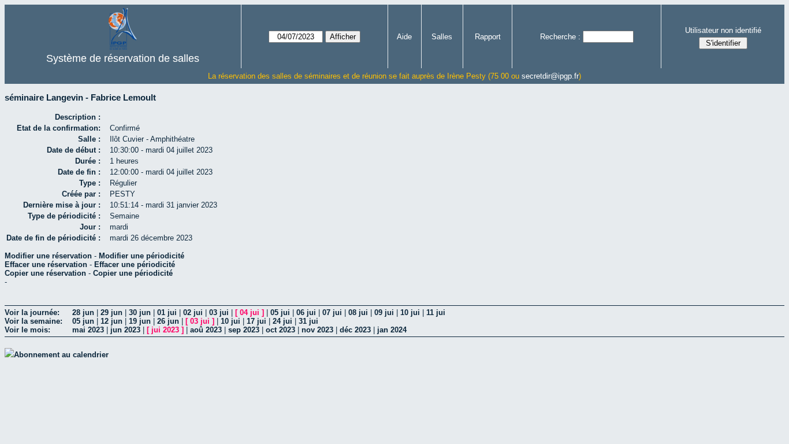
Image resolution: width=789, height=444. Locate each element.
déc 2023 (355, 329)
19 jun (140, 321)
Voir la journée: (32, 312)
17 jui (256, 321)
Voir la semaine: (33, 321)
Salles (441, 36)
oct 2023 (280, 329)
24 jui (282, 321)
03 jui (219, 312)
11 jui (435, 312)
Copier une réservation (45, 273)
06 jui (306, 312)
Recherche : (560, 36)
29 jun (111, 312)
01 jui (167, 312)
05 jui (280, 312)
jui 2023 (165, 329)
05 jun (83, 321)
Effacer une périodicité (134, 264)
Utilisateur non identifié (723, 30)
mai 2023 (88, 329)
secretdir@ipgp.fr (550, 76)
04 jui (249, 312)
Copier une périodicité (133, 273)
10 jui (410, 312)
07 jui (332, 312)
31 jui (308, 321)
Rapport (488, 36)
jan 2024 (392, 329)
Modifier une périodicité (141, 255)
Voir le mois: (27, 329)
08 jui (358, 312)
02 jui (193, 312)
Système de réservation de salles (122, 58)
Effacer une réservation (46, 264)
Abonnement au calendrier (61, 354)
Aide (404, 36)
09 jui (384, 312)
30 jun (140, 312)
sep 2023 (243, 329)
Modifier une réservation (48, 255)
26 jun (168, 321)
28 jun (83, 312)
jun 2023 (125, 329)
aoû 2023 (206, 329)
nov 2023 (317, 329)
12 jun (111, 321)
